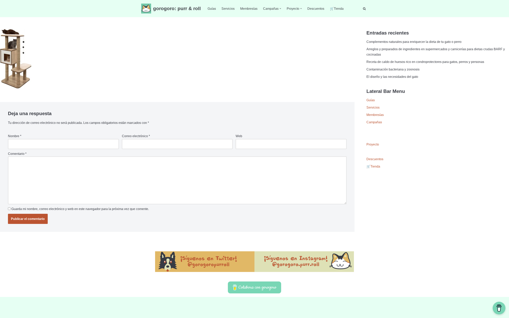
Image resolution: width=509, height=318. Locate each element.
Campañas (374, 122)
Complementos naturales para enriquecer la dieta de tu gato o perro (413, 41)
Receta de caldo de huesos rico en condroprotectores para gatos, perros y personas (425, 62)
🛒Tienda (337, 8)
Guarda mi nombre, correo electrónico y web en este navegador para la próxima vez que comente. (80, 209)
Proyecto (372, 144)
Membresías (248, 8)
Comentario (17, 153)
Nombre (14, 136)
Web (239, 136)
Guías (212, 8)
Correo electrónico (136, 136)
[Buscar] (364, 8)
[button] (280, 8)
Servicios (228, 8)
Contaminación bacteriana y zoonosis (393, 69)
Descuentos (315, 8)
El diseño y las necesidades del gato (392, 76)
